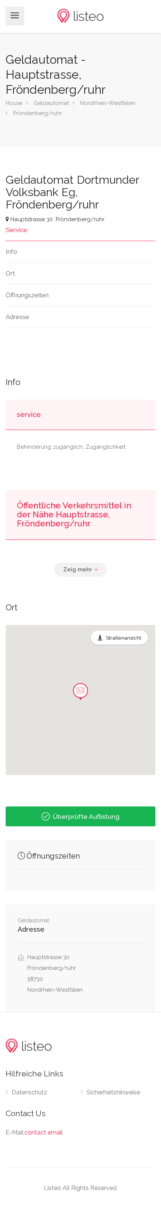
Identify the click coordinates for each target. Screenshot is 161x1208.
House (14, 103)
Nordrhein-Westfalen (108, 103)
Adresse (17, 317)
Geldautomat (51, 103)
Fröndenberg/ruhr (37, 113)
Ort (10, 273)
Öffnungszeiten (27, 295)
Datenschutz (29, 1092)
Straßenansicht (123, 638)
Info (11, 251)
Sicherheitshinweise (113, 1092)
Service (16, 230)
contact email (43, 1132)
